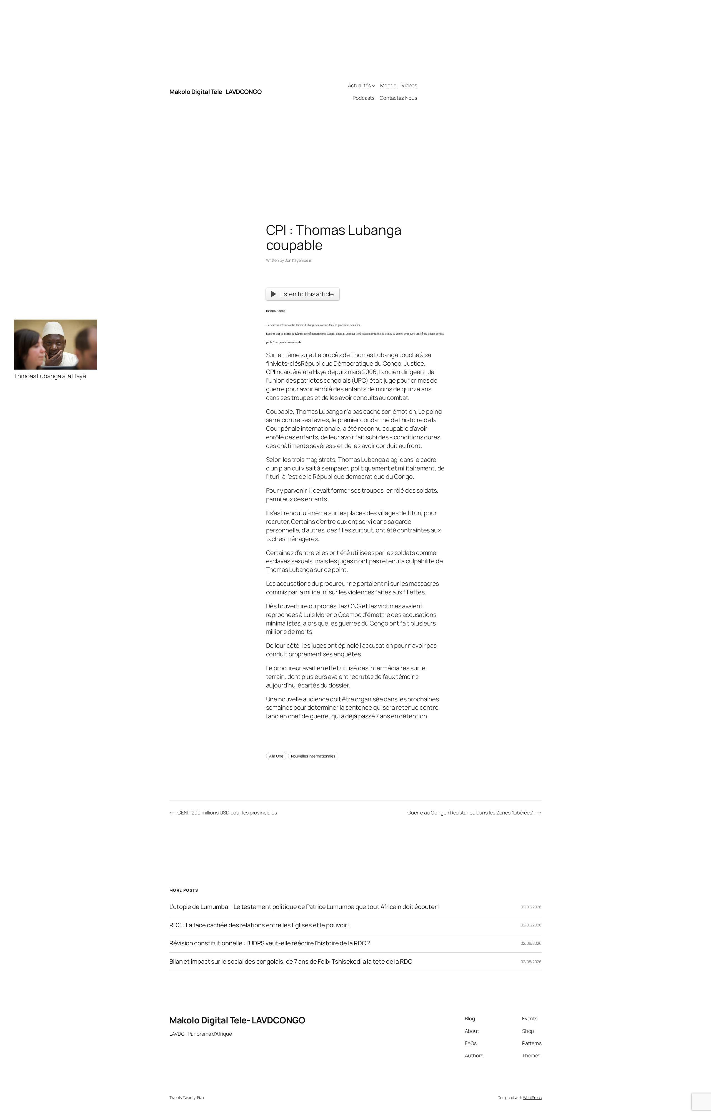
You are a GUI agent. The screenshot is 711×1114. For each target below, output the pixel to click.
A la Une (276, 756)
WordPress (532, 1097)
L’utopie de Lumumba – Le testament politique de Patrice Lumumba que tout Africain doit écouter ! (304, 906)
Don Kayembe (296, 260)
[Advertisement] (479, 91)
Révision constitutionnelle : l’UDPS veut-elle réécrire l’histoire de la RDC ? (269, 943)
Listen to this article (306, 294)
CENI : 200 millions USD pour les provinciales (227, 812)
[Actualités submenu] (373, 85)
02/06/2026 (531, 906)
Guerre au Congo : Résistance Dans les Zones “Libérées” (470, 812)
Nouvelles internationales (313, 756)
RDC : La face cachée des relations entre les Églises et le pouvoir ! (259, 925)
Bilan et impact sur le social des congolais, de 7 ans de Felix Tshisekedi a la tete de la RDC (290, 961)
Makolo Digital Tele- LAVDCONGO (215, 92)
